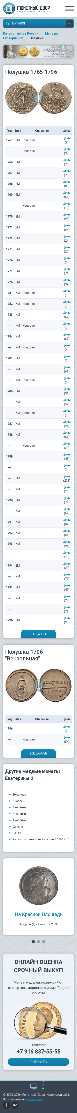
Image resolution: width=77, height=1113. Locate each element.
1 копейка (19, 820)
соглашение (34, 1099)
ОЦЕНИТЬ (38, 1062)
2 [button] (38, 941)
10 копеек (19, 794)
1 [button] (33, 941)
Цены (67, 138)
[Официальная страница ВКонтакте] (15, 1105)
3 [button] (43, 941)
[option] (38, 896)
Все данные (38, 634)
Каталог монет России (20, 33)
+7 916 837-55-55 (39, 1051)
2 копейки (19, 813)
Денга (17, 833)
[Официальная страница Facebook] (6, 1105)
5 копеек (18, 801)
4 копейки (19, 807)
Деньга (18, 826)
